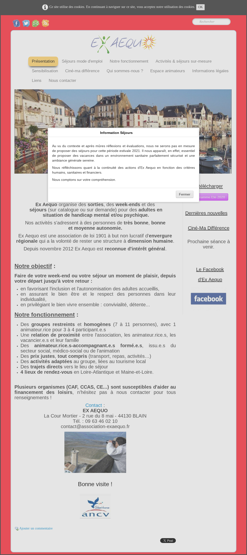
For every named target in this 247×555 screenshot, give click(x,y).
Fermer (184, 194)
